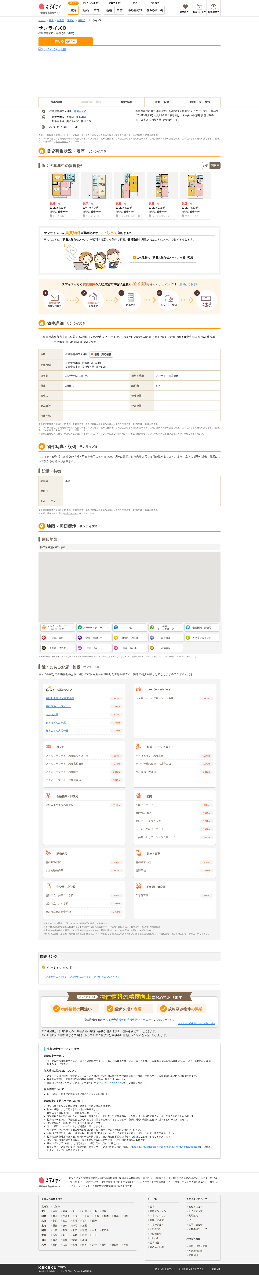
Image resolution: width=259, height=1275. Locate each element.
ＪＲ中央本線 (56, 117)
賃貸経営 (154, 1242)
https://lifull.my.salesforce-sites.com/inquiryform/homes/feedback (165, 1147)
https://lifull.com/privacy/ (111, 1082)
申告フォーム (62, 141)
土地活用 (154, 1238)
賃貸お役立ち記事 (198, 1246)
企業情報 (216, 1269)
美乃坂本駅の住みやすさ (107, 976)
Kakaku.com (54, 1271)
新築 (86, 10)
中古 (97, 10)
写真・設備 (162, 102)
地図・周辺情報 (102, 354)
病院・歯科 (57, 638)
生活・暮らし (94, 648)
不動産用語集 (196, 1250)
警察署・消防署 (57, 648)
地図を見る (80, 111)
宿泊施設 (165, 648)
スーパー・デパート (93, 627)
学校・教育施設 (94, 638)
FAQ (191, 1220)
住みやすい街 (155, 10)
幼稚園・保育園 (130, 638)
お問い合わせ (196, 1224)
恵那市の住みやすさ (56, 976)
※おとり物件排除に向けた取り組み (196, 1023)
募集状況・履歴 (91, 102)
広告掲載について (198, 1229)
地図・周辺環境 (200, 102)
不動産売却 (135, 10)
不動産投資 (156, 1233)
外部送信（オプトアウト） (192, 1269)
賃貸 (73, 10)
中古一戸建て (157, 1224)
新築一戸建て (157, 1220)
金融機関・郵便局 (201, 627)
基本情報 (56, 102)
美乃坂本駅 (72, 121)
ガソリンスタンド (201, 638)
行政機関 (165, 638)
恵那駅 (70, 117)
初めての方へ (196, 1206)
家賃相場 (193, 1255)
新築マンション (158, 1211)
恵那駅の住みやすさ (80, 976)
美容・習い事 (130, 648)
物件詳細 (127, 102)
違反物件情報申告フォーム (132, 1019)
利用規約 (193, 1215)
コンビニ (129, 627)
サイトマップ (196, 1211)
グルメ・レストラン (57, 627)
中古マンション (158, 1215)
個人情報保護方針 (164, 1269)
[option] (63, 195)
